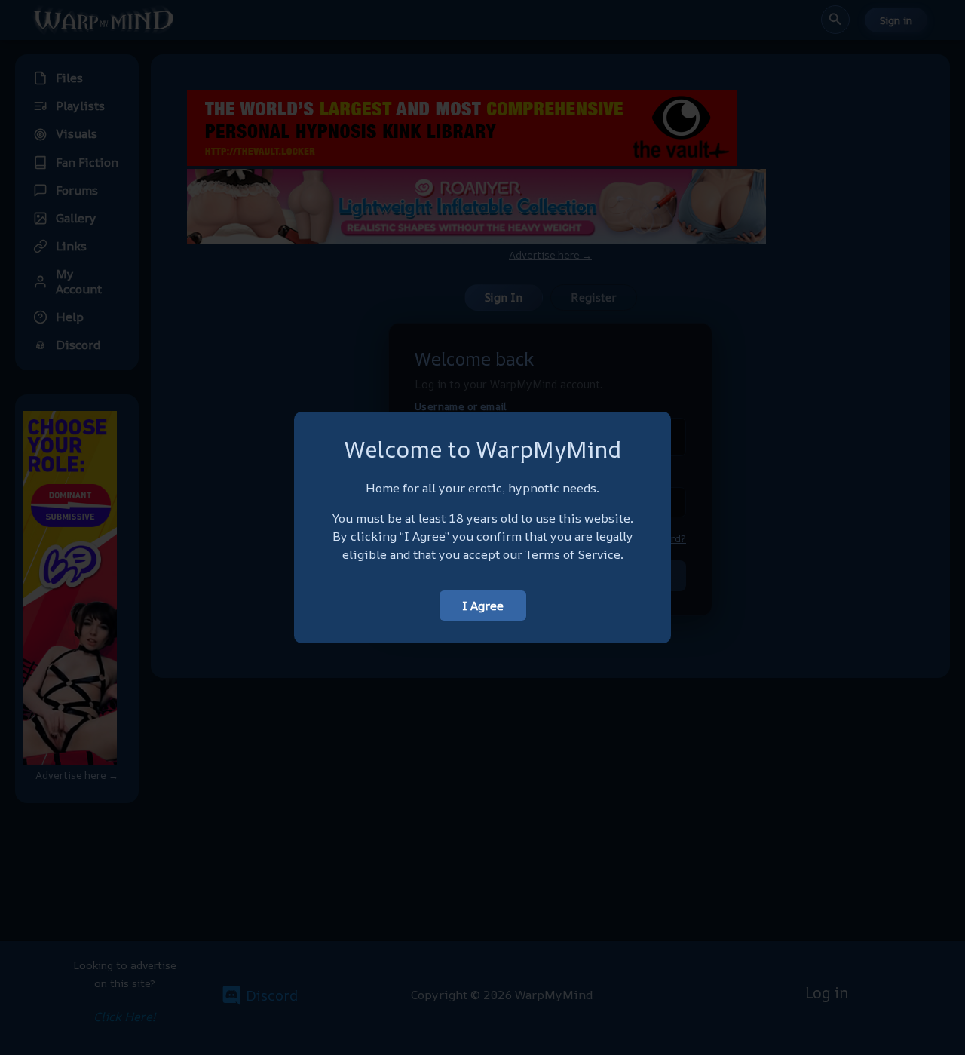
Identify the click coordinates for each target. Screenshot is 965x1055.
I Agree (483, 605)
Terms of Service (572, 554)
